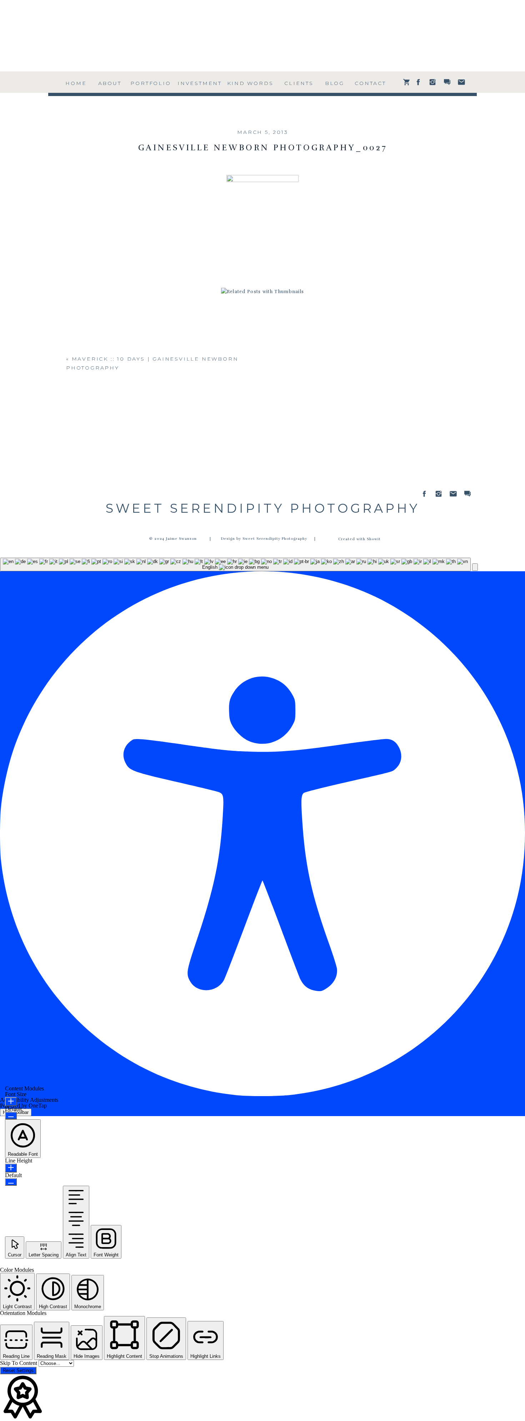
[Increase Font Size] (11, 1101)
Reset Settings (18, 1370)
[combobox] (235, 564)
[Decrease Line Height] (11, 1182)
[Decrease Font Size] (11, 1115)
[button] (475, 567)
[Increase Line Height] (11, 1168)
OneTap (38, 1106)
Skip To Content (19, 1363)
